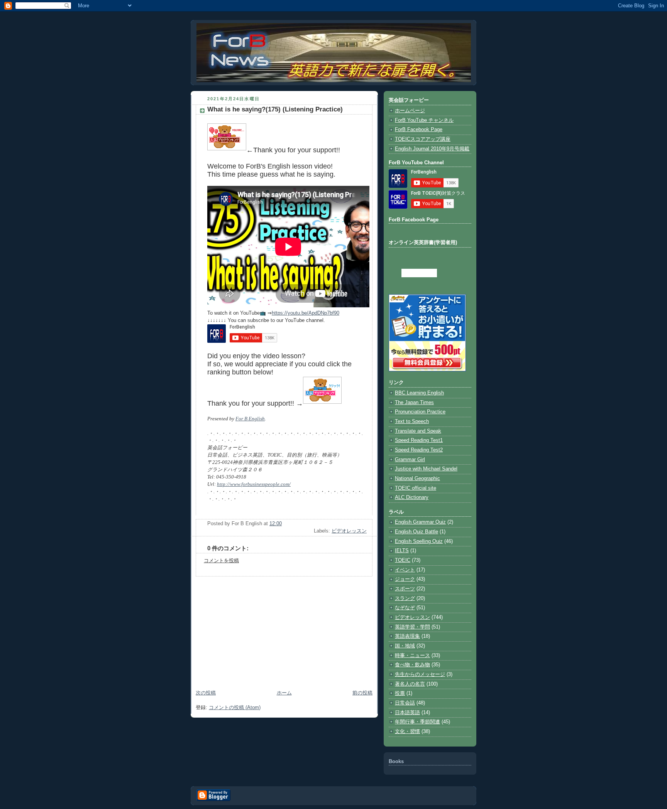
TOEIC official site (415, 488)
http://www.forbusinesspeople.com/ (254, 484)
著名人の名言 (410, 684)
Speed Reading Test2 (419, 450)
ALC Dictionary (411, 497)
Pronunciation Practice (420, 412)
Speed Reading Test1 (419, 440)
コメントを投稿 (221, 560)
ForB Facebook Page (418, 129)
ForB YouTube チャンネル (424, 120)
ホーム (284, 693)
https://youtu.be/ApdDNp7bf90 (305, 313)
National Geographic (417, 478)
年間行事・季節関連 (417, 722)
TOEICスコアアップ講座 (422, 139)
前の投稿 (362, 693)
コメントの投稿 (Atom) (235, 707)
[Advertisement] (284, 630)
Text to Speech (412, 421)
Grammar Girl (410, 459)
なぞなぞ (405, 607)
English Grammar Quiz (420, 522)
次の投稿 (206, 693)
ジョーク (405, 579)
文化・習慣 (407, 731)
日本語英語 (407, 712)
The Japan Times (414, 402)
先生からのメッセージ (420, 674)
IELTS (402, 550)
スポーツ (405, 589)
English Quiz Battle (416, 531)
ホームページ (410, 110)
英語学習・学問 (412, 627)
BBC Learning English (419, 393)
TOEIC (402, 560)
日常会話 (405, 703)
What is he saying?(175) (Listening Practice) (275, 109)
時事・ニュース (412, 655)
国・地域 (405, 646)
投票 (400, 693)
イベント (405, 570)
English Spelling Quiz (419, 541)
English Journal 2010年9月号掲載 (432, 149)
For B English (250, 418)
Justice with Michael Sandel (426, 469)
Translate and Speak (418, 431)
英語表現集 (407, 636)
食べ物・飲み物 (412, 664)
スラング (405, 598)
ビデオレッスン (349, 531)
